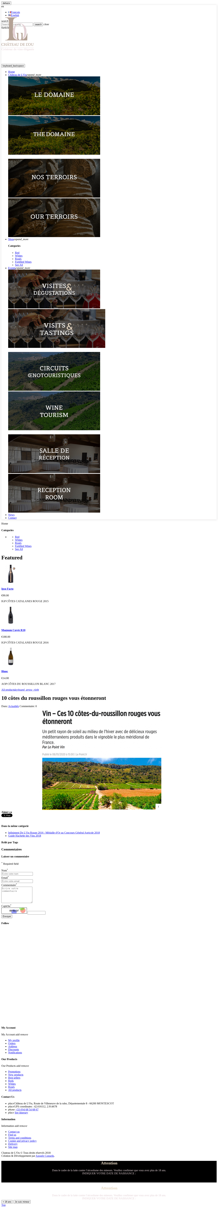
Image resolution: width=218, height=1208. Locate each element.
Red (17, 252)
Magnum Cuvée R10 (13, 630)
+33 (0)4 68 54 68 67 (26, 1109)
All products (20, 689)
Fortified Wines (23, 261)
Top (3, 1205)
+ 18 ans (7, 1202)
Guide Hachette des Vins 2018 (24, 835)
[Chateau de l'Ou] (18, 50)
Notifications (15, 1052)
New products (15, 1074)
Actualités (13, 706)
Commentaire (9, 885)
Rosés (18, 258)
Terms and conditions (19, 1137)
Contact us (14, 1131)
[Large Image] (54, 114)
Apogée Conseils (45, 1155)
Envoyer (7, 916)
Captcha (6, 906)
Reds (11, 1080)
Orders (11, 1043)
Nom (4, 870)
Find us (12, 1134)
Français (15, 12)
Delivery (13, 1143)
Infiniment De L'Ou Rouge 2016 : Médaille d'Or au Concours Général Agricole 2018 (54, 832)
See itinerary (21, 1112)
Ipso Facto (7, 588)
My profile (14, 1040)
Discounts (13, 1049)
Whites (18, 255)
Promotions (14, 1071)
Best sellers (14, 1077)
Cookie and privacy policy (22, 1140)
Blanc (4, 671)
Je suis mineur (22, 1202)
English (15, 15)
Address (12, 1046)
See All (19, 264)
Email (5, 877)
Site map (13, 1147)
